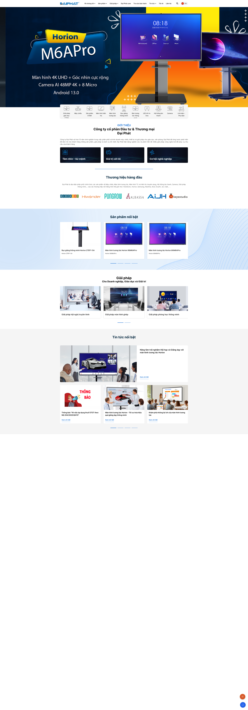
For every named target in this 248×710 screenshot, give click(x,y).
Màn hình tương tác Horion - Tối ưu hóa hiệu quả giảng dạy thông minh (80, 414)
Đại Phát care (126, 3)
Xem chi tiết (144, 377)
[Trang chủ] (69, 3)
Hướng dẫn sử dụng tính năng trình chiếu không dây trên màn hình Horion (166, 414)
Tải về (161, 3)
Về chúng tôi (89, 3)
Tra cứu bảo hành (140, 3)
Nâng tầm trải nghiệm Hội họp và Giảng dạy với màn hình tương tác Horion (162, 351)
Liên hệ (168, 3)
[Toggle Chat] (243, 705)
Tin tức (152, 3)
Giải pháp (113, 3)
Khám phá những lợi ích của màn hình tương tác (123, 414)
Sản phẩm (102, 3)
